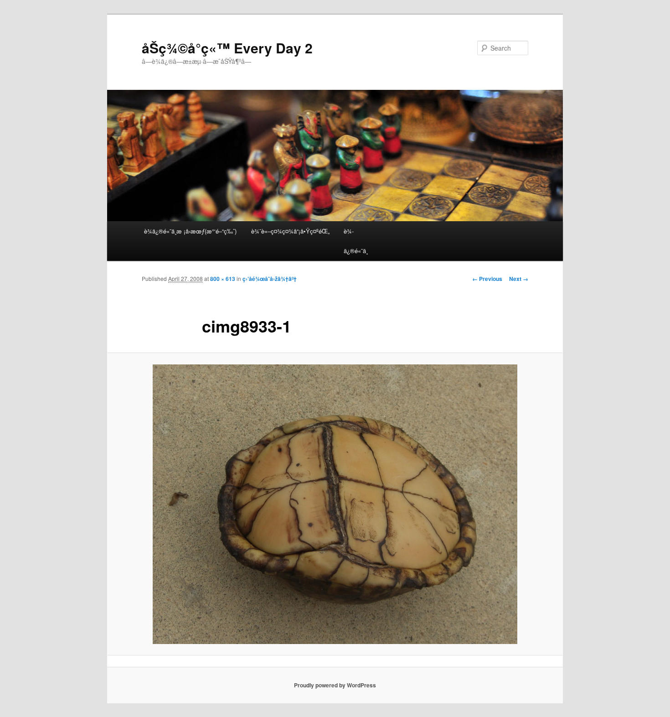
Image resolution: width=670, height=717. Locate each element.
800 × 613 (222, 279)
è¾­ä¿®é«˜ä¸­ (356, 241)
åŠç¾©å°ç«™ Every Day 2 (227, 47)
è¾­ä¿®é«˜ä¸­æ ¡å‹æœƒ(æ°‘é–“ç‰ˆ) (190, 231)
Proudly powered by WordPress (335, 685)
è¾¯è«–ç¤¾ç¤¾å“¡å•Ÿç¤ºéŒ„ (290, 231)
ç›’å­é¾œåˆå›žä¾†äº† (269, 279)
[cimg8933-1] (335, 504)
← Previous (487, 279)
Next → (518, 279)
